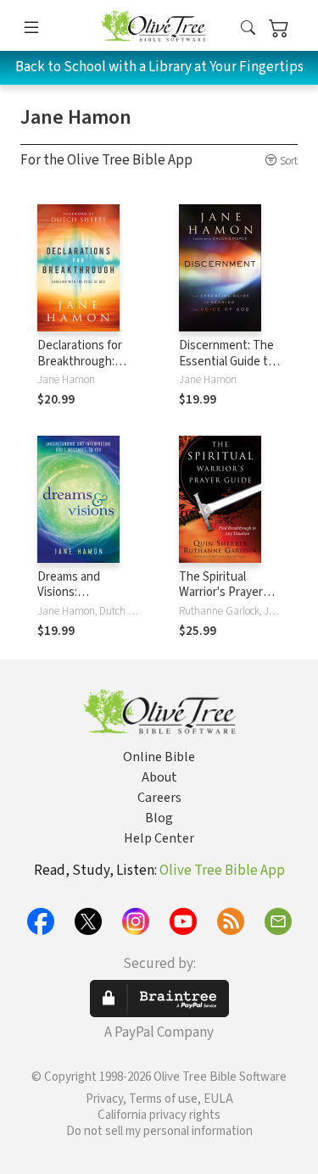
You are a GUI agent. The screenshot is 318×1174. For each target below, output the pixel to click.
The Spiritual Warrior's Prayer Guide (221, 593)
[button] (248, 28)
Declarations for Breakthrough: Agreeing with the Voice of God (85, 370)
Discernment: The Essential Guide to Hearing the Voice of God (227, 370)
